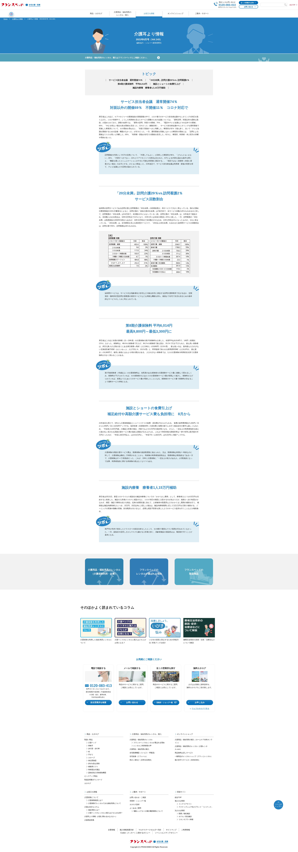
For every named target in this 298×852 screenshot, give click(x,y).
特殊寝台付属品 (94, 770)
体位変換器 (92, 760)
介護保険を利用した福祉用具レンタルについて (96, 641)
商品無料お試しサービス (184, 753)
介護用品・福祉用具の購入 (139, 749)
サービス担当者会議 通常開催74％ (126, 80)
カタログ (87, 783)
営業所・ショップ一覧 (164, 702)
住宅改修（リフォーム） (139, 756)
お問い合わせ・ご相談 (138, 797)
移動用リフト (93, 766)
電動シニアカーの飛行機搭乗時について (148, 811)
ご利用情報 (185, 830)
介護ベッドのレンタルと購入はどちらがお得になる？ (130, 641)
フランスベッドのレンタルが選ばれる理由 (149, 743)
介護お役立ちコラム (91, 807)
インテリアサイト (185, 804)
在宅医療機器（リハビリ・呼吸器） (143, 753)
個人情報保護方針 (127, 830)
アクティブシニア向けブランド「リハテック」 (196, 807)
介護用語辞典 (89, 820)
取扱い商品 (88, 740)
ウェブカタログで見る (200, 708)
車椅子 (90, 746)
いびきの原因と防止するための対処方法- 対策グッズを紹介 (164, 641)
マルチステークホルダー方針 (150, 830)
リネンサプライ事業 (186, 819)
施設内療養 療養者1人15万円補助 (149, 88)
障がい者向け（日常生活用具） (141, 760)
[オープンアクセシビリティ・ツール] (11, 14)
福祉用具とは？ (94, 810)
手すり (90, 755)
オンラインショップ (185, 734)
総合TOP (292, 5)
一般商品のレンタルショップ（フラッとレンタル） (193, 756)
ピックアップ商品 (90, 776)
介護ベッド (92, 743)
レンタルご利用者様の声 (142, 746)
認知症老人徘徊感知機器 (97, 773)
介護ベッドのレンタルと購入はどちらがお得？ (105, 813)
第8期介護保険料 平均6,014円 (132, 84)
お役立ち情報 (92, 792)
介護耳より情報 (17, 19)
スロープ (91, 758)
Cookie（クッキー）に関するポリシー (135, 833)
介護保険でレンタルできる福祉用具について (104, 803)
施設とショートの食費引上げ (166, 84)
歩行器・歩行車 (94, 748)
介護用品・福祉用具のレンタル (141, 740)
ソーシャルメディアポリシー (166, 833)
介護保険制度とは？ (95, 800)
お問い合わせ (132, 702)
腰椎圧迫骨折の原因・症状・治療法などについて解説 (199, 641)
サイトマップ (171, 830)
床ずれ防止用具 (94, 763)
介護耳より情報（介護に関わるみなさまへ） (100, 816)
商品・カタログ (93, 734)
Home (5, 19)
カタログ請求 (134, 804)
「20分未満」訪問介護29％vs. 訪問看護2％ (169, 80)
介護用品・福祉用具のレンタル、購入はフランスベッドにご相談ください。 (116, 58)
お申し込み (200, 702)
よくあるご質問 (135, 808)
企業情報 (111, 830)
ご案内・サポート (139, 792)
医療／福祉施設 (184, 813)
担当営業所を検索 (98, 702)
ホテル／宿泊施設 (185, 816)
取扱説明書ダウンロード (93, 780)
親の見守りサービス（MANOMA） (187, 760)
